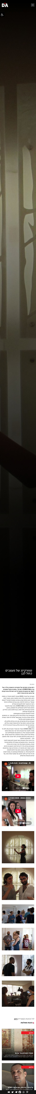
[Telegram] (16, 1092)
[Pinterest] (27, 1092)
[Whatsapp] (23, 1092)
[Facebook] (20, 1092)
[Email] (8, 1092)
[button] (2, 14)
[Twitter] (12, 1092)
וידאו (16, 1019)
